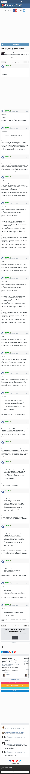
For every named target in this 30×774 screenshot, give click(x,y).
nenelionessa (9, 737)
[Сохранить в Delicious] (8, 652)
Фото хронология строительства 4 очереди (14, 726)
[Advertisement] (15, 28)
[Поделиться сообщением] (27, 67)
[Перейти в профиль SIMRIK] (3, 727)
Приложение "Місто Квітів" (15, 682)
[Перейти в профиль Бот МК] (2, 66)
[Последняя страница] (28, 62)
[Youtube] (16, 10)
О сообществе (16, 44)
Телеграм (15, 690)
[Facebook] (14, 10)
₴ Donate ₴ (15, 688)
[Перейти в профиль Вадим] (2, 53)
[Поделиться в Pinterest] (15, 652)
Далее (25, 62)
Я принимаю (15, 771)
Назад (4, 62)
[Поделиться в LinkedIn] (12, 652)
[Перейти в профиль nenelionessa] (3, 737)
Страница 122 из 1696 (15, 62)
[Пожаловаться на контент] (26, 67)
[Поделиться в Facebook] (4, 652)
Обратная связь (15, 763)
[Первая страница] (1, 62)
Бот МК (5, 49)
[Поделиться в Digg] (6, 652)
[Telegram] (24, 10)
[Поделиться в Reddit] (10, 652)
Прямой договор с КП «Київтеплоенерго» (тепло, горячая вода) (10, 660)
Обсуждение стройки (18, 49)
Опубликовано (11, 66)
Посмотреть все (15, 679)
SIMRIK (8, 728)
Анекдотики (8, 736)
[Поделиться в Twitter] (2, 652)
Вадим (3, 662)
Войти (15, 638)
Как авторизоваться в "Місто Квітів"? (15, 685)
